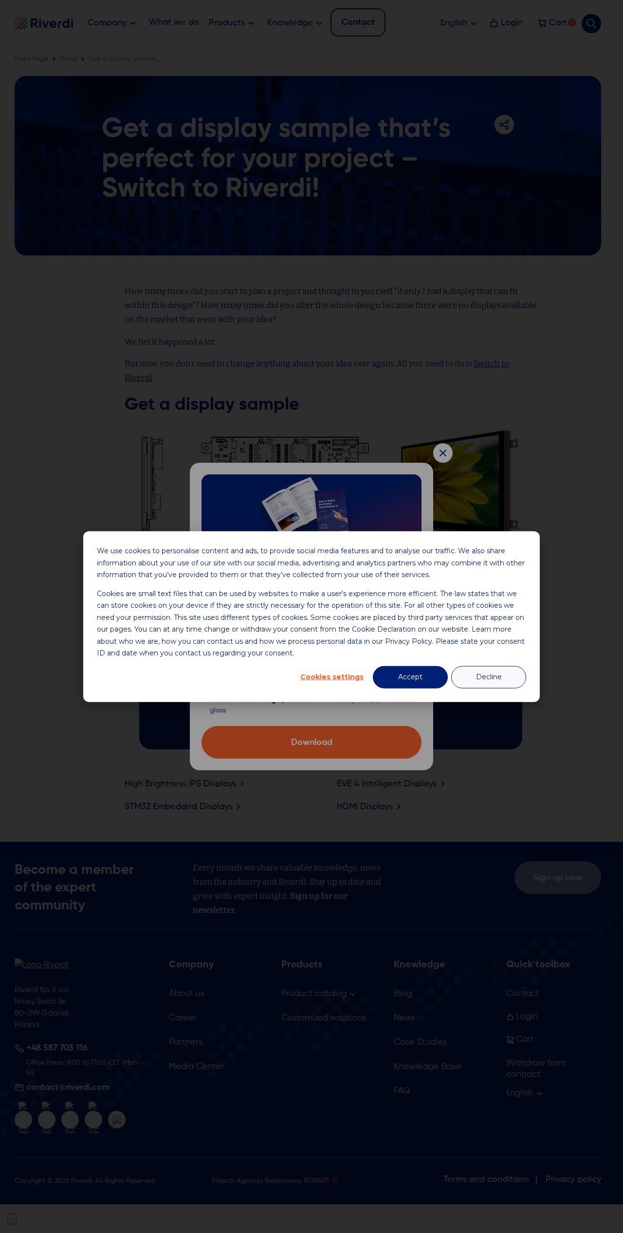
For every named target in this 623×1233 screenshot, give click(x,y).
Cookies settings (332, 676)
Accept (410, 676)
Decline (489, 676)
